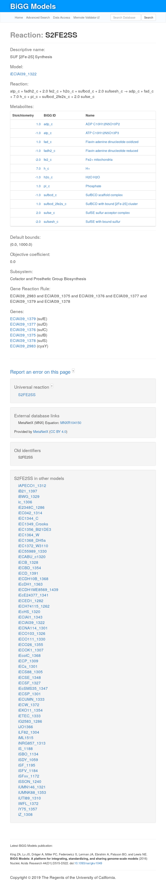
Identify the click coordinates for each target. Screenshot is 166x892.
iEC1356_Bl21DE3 (34, 529)
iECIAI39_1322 (23, 73)
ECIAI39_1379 (23, 318)
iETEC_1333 (29, 715)
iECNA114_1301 (33, 627)
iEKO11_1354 (30, 710)
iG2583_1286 (30, 721)
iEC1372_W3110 (33, 545)
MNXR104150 (70, 422)
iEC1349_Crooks (33, 523)
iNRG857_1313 (32, 743)
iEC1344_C (28, 518)
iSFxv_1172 (28, 775)
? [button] (73, 371)
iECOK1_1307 (31, 649)
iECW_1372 (28, 704)
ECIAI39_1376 (23, 329)
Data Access (61, 17)
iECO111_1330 (31, 639)
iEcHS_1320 (29, 611)
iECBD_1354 (29, 567)
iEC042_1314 (30, 512)
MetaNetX (40, 431)
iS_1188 (25, 748)
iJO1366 (25, 726)
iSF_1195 (26, 765)
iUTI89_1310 (29, 797)
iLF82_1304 (28, 732)
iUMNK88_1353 (32, 792)
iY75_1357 (27, 808)
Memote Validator (85, 17)
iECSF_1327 (29, 682)
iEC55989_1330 (32, 551)
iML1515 (25, 737)
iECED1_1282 (30, 600)
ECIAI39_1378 (23, 340)
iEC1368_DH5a (32, 540)
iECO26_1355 (30, 644)
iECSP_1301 (29, 693)
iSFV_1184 (28, 770)
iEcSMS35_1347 (33, 688)
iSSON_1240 (29, 781)
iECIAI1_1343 (30, 617)
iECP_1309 (28, 660)
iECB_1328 (28, 562)
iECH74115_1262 (34, 606)
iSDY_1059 (28, 759)
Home (19, 17)
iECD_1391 (28, 573)
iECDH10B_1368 (33, 578)
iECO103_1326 (31, 633)
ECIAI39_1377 (23, 324)
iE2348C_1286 (31, 507)
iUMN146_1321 (32, 786)
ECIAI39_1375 (23, 335)
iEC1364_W (28, 534)
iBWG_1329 (28, 496)
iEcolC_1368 (29, 655)
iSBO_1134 (28, 753)
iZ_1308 (25, 814)
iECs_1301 (28, 666)
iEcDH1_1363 (30, 584)
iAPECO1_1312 (32, 485)
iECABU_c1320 (32, 556)
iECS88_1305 (30, 671)
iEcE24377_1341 (33, 594)
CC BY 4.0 (58, 431)
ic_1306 (25, 501)
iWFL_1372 (28, 803)
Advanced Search (38, 17)
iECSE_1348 (29, 677)
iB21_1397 (27, 490)
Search (148, 17)
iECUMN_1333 (31, 699)
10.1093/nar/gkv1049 (88, 863)
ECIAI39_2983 (23, 345)
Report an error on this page (41, 371)
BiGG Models (33, 6)
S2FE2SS (27, 394)
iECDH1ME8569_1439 (38, 589)
